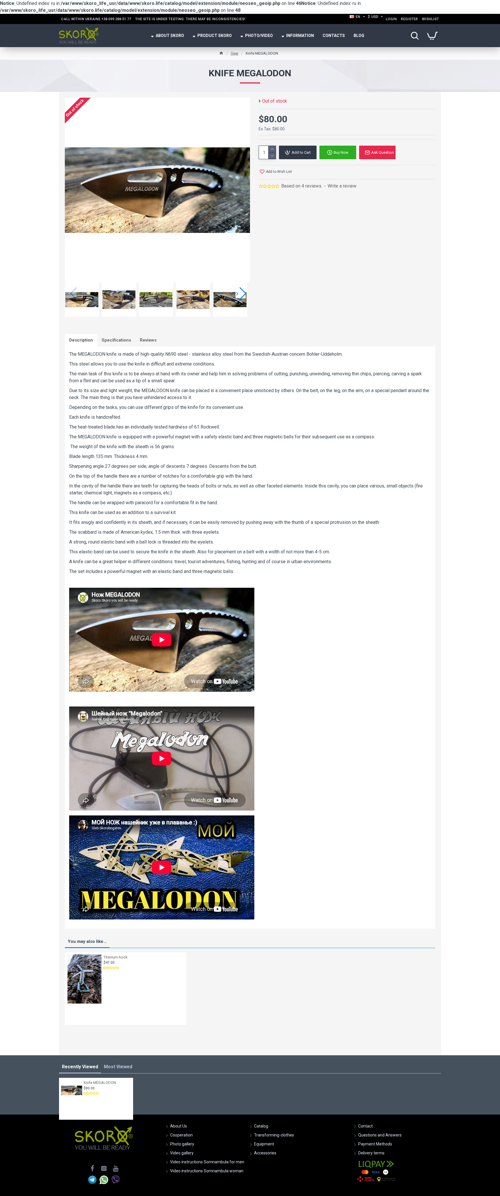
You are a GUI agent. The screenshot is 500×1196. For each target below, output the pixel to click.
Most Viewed (118, 1066)
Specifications (116, 340)
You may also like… (87, 941)
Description (81, 340)
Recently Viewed (80, 1066)
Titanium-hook (116, 957)
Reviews (148, 340)
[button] (241, 293)
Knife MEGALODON (100, 1082)
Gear (234, 53)
